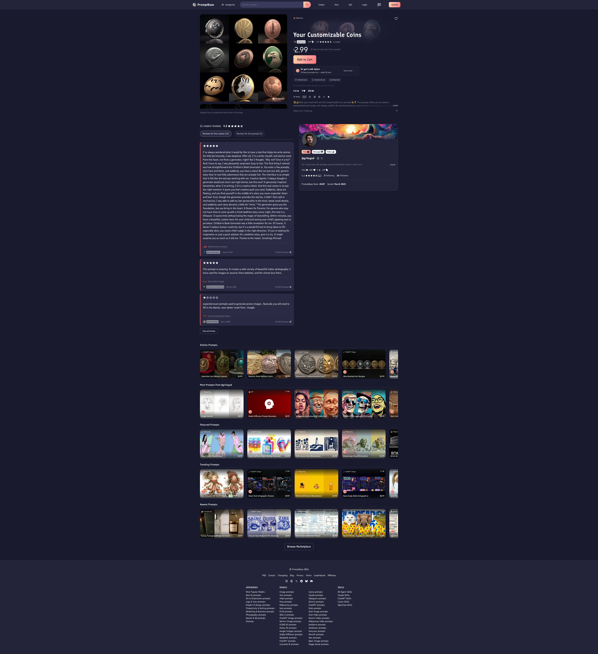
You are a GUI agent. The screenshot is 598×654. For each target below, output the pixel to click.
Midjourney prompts (289, 605)
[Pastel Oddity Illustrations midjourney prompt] (222, 443)
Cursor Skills (343, 601)
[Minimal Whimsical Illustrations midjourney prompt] (316, 483)
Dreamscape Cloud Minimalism (355, 456)
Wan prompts (315, 637)
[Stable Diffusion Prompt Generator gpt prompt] (269, 404)
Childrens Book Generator (217, 247)
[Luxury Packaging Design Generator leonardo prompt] (222, 523)
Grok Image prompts (318, 611)
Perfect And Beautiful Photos (219, 316)
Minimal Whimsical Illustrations (309, 496)
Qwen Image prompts (318, 641)
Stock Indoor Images (216, 281)
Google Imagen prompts (291, 631)
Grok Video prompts (318, 615)
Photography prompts (256, 615)
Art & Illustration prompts (258, 598)
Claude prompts (316, 595)
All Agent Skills (345, 592)
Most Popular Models (255, 592)
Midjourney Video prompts (321, 621)
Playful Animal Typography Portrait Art (358, 536)
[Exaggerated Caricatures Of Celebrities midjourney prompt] (316, 404)
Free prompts (286, 601)
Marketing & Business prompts (260, 611)
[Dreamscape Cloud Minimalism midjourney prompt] (364, 443)
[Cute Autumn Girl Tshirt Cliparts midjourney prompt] (222, 483)
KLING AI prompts (288, 624)
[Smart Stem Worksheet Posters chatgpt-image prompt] (316, 523)
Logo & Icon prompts (255, 601)
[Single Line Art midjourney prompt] (222, 404)
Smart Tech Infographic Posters (261, 496)
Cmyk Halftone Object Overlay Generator (265, 456)
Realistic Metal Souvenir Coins (261, 376)
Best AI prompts (253, 595)
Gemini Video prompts (319, 618)
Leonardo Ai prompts (289, 644)
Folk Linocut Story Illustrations (308, 456)
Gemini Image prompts (290, 621)
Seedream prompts (317, 628)
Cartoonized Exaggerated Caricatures (358, 416)
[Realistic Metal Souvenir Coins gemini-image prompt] (269, 364)
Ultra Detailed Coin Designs (354, 376)
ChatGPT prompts (288, 641)
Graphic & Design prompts (258, 605)
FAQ (264, 575)
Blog (292, 575)
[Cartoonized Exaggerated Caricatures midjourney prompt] (364, 404)
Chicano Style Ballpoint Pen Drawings (263, 536)
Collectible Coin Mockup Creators (214, 376)
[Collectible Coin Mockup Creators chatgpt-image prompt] (222, 364)
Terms (308, 575)
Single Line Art (207, 416)
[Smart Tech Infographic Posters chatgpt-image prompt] (269, 483)
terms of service (328, 86)
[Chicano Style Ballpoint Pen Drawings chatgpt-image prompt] (269, 523)
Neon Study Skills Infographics (355, 496)
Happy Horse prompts (319, 644)
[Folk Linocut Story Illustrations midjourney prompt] (316, 443)
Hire (337, 4)
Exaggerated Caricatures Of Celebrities (311, 416)
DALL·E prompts (287, 615)
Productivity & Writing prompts (260, 608)
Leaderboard (319, 575)
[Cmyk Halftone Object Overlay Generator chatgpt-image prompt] (269, 443)
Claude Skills (343, 595)
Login (364, 4)
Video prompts (286, 598)
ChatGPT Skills (344, 598)
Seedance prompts (317, 624)
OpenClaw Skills (345, 605)
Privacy (300, 575)
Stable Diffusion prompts (291, 634)
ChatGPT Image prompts (291, 618)
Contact (271, 575)
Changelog (282, 575)
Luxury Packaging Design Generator (215, 536)
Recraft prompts (316, 634)
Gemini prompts (316, 601)
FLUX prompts (286, 611)
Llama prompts (316, 592)
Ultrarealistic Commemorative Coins (310, 376)
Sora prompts (286, 608)
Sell (350, 4)
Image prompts (287, 592)
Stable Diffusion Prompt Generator (262, 416)
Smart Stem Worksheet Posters (308, 536)
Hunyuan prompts (317, 631)
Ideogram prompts (317, 598)
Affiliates (332, 575)
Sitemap (250, 621)
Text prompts (286, 595)
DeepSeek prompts (288, 637)
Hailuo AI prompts (288, 628)
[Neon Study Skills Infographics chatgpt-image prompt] (364, 483)
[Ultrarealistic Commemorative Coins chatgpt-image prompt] (316, 364)
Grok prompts (315, 608)
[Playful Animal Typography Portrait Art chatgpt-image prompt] (364, 523)
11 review (336, 42)
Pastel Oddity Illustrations (211, 456)
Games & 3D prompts (255, 618)
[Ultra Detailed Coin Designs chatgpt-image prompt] (364, 364)
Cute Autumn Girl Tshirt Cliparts (214, 496)
